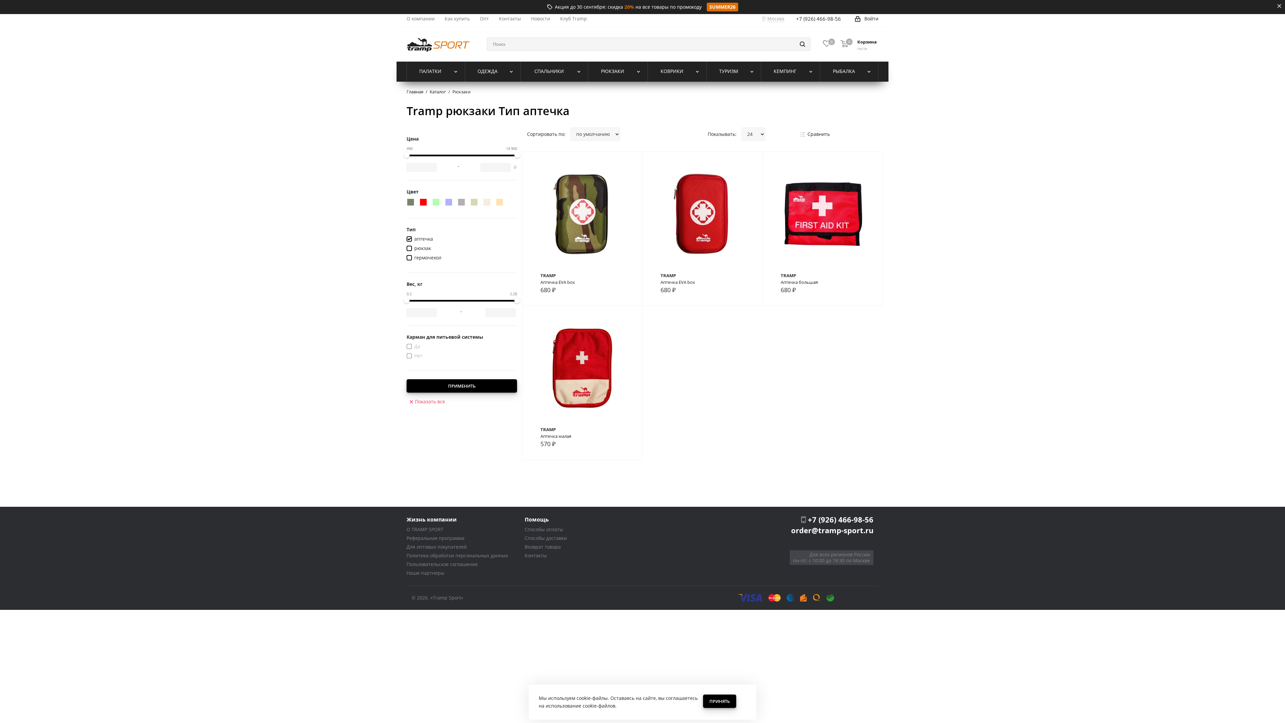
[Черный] (461, 202)
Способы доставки (546, 538)
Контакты (536, 555)
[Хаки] (410, 202)
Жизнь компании (432, 519)
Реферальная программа (435, 538)
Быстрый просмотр (582, 219)
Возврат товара (543, 547)
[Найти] (802, 44)
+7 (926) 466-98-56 (818, 18)
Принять (719, 701)
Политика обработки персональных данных (457, 555)
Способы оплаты (544, 529)
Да (417, 346)
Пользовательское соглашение (442, 564)
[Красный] (423, 202)
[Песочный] (487, 202)
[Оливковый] (474, 202)
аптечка (423, 239)
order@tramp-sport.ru (832, 530)
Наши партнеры (425, 573)
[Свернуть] (1279, 6)
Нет (418, 355)
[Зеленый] (436, 202)
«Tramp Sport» (446, 597)
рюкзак (422, 248)
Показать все (430, 401)
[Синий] (448, 202)
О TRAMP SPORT (425, 529)
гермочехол (427, 257)
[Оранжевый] (499, 202)
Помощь (537, 519)
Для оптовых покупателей (437, 547)
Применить (462, 386)
